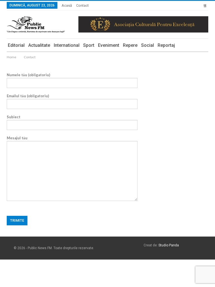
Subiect (13, 117)
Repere (130, 45)
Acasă (67, 5)
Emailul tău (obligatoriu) (28, 96)
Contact (82, 5)
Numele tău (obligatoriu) (28, 75)
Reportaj (166, 45)
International (67, 45)
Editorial (16, 45)
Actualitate (39, 45)
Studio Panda (168, 245)
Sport (88, 45)
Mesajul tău (17, 138)
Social (147, 45)
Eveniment (108, 45)
